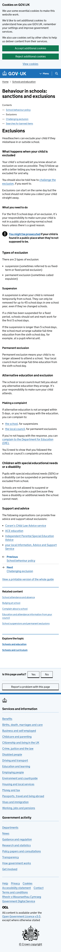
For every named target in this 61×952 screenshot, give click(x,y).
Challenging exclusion (17, 119)
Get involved (9, 869)
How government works (16, 863)
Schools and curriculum (15, 650)
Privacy (15, 883)
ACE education (14, 531)
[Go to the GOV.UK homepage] (14, 73)
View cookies (30, 63)
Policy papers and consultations (21, 851)
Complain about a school (15, 608)
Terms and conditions (15, 892)
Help (5, 883)
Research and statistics (16, 845)
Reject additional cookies (30, 56)
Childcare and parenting (17, 736)
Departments (10, 827)
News (5, 833)
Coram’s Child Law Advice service (25, 525)
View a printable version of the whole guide (28, 579)
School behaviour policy (18, 109)
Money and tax (11, 790)
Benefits (7, 718)
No (49, 674)
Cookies (27, 883)
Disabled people (12, 754)
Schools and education (24, 81)
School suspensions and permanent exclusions (26, 623)
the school (11, 423)
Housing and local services (18, 784)
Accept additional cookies (30, 48)
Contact (39, 888)
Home (5, 81)
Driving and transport (15, 760)
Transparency (10, 857)
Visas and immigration (15, 802)
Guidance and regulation (17, 839)
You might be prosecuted (24, 234)
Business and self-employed (19, 730)
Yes (35, 674)
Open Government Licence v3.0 (21, 916)
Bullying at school (11, 603)
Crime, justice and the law (17, 748)
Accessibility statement (16, 888)
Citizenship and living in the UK (20, 742)
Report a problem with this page (30, 686)
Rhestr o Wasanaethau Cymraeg (21, 896)
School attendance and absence (18, 597)
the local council (15, 429)
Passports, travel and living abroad (23, 796)
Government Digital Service (18, 901)
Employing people (13, 772)
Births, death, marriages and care (22, 724)
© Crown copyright (30, 944)
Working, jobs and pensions (18, 808)
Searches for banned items (19, 123)
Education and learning (16, 766)
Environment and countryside (20, 778)
